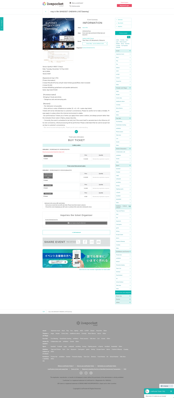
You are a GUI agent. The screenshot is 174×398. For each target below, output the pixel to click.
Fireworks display (120, 265)
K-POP (117, 74)
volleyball (118, 179)
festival (118, 261)
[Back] (46, 11)
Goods (117, 142)
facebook (85, 242)
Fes (117, 64)
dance (117, 111)
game (117, 228)
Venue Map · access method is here (95, 43)
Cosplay (118, 45)
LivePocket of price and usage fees (58, 369)
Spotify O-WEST (86, 38)
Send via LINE (92, 242)
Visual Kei (118, 81)
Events (118, 299)
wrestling (118, 182)
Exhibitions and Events (122, 251)
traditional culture (120, 101)
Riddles (118, 43)
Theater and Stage (121, 88)
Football (118, 172)
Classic (118, 77)
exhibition (118, 128)
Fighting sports (119, 189)
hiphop (118, 67)
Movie (122, 43)
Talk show (118, 135)
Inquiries (120, 26)
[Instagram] (92, 373)
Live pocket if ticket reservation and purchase (53, 4)
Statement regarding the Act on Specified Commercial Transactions (101, 369)
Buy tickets (120, 23)
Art (116, 278)
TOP (44, 311)
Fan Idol (118, 118)
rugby (117, 175)
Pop (117, 60)
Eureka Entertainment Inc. (88, 47)
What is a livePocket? (77, 3)
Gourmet (127, 43)
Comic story (119, 98)
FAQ (125, 369)
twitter (78, 242)
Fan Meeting (119, 121)
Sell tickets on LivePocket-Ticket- (107, 366)
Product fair (119, 255)
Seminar (118, 271)
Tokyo (91, 38)
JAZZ (117, 71)
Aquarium (118, 221)
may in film (85, 27)
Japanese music (120, 54)
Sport (117, 165)
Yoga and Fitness (120, 211)
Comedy (122, 40)
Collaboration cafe (120, 152)
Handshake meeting (121, 125)
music (117, 50)
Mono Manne (119, 108)
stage (117, 91)
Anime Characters (121, 148)
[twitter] (82, 373)
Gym (117, 214)
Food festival (119, 275)
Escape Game (119, 234)
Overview (120, 19)
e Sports (118, 192)
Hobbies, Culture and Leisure (46, 351)
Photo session (123, 41)
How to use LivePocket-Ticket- (85, 366)
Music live (119, 296)
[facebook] (87, 373)
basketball (118, 199)
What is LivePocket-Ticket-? (66, 366)
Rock (117, 57)
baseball (118, 168)
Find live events (76, 6)
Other (117, 84)
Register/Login (124, 5)
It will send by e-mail (99, 242)
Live (117, 138)
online (117, 40)
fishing (117, 231)
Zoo (117, 217)
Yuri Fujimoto (124, 45)
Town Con (118, 268)
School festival (119, 282)
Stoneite (118, 47)
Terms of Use (75, 369)
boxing (117, 185)
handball (118, 196)
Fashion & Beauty (120, 241)
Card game (119, 224)
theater (118, 94)
